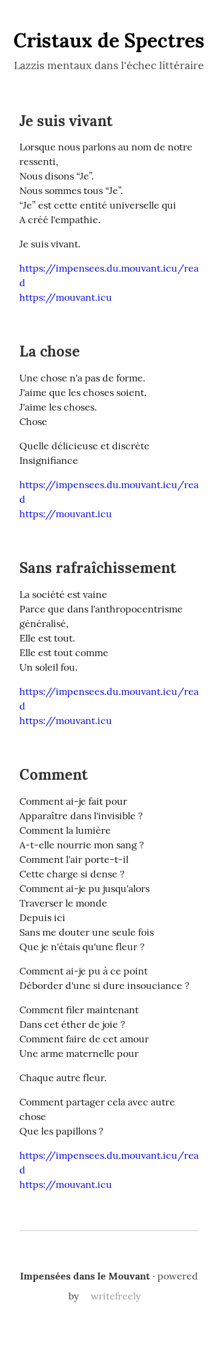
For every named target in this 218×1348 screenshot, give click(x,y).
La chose (49, 351)
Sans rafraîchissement (97, 567)
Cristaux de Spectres (109, 40)
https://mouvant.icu (65, 297)
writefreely (115, 1296)
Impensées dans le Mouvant (85, 1276)
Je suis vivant (66, 121)
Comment (53, 774)
